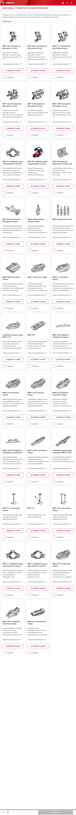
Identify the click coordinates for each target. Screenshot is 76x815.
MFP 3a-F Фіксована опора (61, 509)
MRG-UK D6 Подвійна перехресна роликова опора (11, 451)
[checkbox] (13, 77)
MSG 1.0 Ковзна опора (37, 277)
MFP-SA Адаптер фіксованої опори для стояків (62, 162)
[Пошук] (71, 3)
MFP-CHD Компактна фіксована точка (61, 105)
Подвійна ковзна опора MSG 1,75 (12, 336)
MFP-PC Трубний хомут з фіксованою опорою (12, 162)
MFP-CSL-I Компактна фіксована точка (37, 47)
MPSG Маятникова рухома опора (36, 220)
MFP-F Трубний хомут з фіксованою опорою (38, 565)
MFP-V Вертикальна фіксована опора (11, 220)
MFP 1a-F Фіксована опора (11, 509)
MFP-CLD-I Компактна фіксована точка (12, 105)
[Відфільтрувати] (8, 812)
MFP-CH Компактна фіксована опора (36, 105)
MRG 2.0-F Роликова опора (61, 565)
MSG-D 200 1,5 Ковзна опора (37, 451)
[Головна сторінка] (10, 3)
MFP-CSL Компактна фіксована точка (11, 47)
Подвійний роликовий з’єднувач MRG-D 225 (62, 451)
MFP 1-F (31, 508)
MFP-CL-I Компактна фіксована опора (61, 47)
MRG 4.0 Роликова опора (36, 393)
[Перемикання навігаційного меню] (3, 3)
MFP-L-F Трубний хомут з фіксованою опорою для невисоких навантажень (12, 565)
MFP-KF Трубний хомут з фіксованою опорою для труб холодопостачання (38, 162)
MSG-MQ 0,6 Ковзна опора (11, 278)
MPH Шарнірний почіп (62, 219)
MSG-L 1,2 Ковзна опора (60, 278)
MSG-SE (31, 335)
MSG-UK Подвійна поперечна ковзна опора (60, 336)
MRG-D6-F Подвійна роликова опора (11, 622)
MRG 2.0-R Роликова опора (37, 622)
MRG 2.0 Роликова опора (10, 393)
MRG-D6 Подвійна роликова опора (60, 393)
